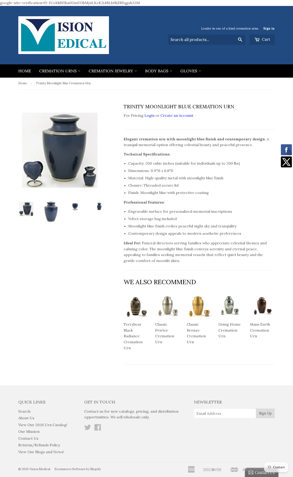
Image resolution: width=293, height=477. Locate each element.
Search (24, 411)
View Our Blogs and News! (41, 452)
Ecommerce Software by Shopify (77, 469)
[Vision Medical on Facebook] (97, 428)
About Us (26, 418)
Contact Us (28, 438)
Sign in (269, 28)
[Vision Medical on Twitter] (87, 428)
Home (24, 71)
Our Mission (29, 431)
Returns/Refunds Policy (39, 445)
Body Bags (157, 71)
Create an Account (176, 115)
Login (149, 115)
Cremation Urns (58, 71)
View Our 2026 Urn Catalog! (42, 424)
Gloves (189, 71)
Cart (265, 39)
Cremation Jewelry (111, 71)
